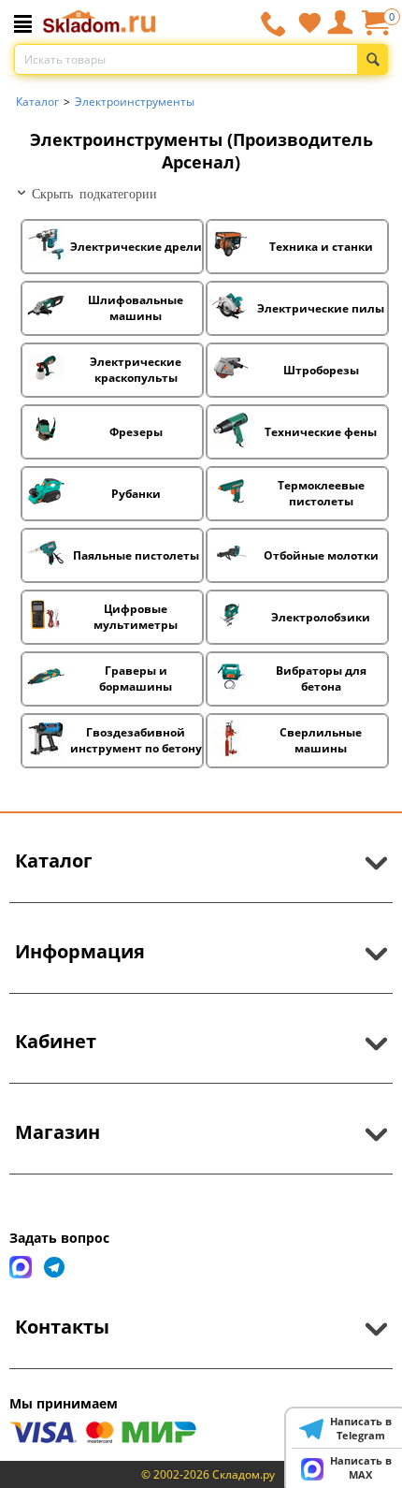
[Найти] (372, 59)
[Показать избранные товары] (309, 22)
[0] (375, 29)
